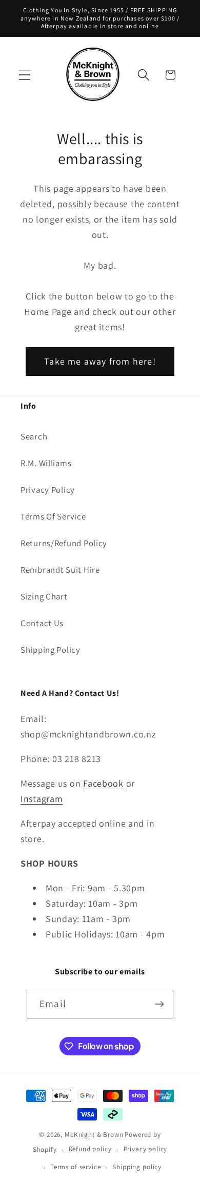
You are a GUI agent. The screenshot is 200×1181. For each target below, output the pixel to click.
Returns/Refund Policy (64, 543)
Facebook (103, 783)
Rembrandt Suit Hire (60, 569)
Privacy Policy (48, 489)
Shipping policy (137, 1167)
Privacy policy (146, 1149)
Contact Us (42, 623)
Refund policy (90, 1149)
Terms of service (75, 1167)
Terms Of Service (53, 516)
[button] (24, 75)
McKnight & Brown (94, 1134)
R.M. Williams (46, 463)
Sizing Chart (44, 596)
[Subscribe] (159, 1004)
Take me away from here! (100, 361)
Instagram (42, 799)
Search (34, 436)
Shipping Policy (51, 649)
